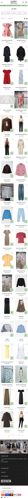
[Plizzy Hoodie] (7, 215)
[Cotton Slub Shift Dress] (7, 283)
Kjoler (20, 13)
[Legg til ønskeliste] (12, 22)
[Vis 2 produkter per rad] (27, 18)
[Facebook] (1, 497)
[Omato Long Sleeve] (7, 99)
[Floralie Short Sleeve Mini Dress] (7, 30)
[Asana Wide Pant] (7, 146)
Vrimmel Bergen (6, 491)
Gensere (8, 13)
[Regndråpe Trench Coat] (7, 54)
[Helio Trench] (7, 419)
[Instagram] (4, 497)
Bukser (14, 13)
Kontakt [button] (3, 472)
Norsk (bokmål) (6, 488)
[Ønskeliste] (23, 2)
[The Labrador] (7, 124)
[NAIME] (7, 328)
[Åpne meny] (3, 2)
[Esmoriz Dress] (7, 397)
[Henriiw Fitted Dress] (7, 237)
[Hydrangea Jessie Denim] (7, 374)
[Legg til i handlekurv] (11, 36)
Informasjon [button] (5, 468)
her (7, 461)
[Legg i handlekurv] (11, 198)
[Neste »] (21, 435)
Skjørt (25, 13)
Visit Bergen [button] (4, 476)
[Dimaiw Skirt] (7, 306)
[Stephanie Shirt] (7, 169)
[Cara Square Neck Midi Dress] (7, 351)
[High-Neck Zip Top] (7, 260)
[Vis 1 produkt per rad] (24, 18)
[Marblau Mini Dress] (7, 77)
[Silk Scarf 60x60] (7, 192)
